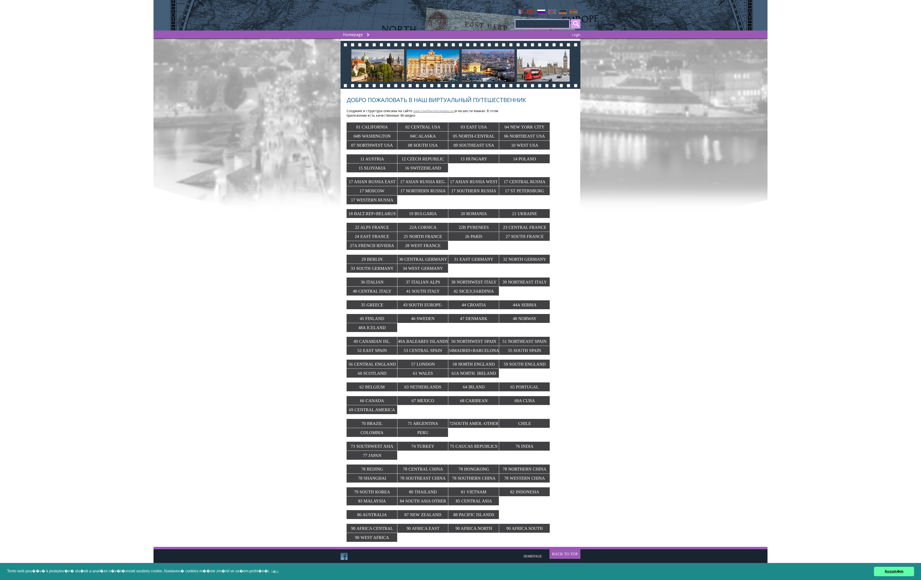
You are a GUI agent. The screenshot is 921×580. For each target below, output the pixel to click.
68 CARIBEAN (474, 400)
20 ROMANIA (474, 213)
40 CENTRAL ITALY (372, 291)
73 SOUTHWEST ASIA (372, 446)
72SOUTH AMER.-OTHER (473, 423)
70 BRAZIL (372, 423)
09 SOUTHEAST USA (474, 145)
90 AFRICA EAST (423, 528)
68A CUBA (524, 400)
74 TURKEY (422, 446)
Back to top (565, 554)
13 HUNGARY (473, 159)
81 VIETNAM (473, 491)
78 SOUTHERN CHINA (474, 478)
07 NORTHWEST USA (372, 145)
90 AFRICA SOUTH (524, 528)
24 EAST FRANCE (372, 236)
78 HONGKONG (474, 469)
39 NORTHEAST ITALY (524, 282)
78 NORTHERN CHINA (524, 469)
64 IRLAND (474, 387)
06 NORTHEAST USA (524, 136)
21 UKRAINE (524, 213)
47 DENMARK (473, 318)
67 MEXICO (423, 400)
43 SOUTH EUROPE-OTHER (423, 305)
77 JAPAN (372, 455)
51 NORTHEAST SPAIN (524, 341)
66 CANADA (372, 400)
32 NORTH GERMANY (524, 259)
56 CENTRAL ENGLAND (372, 364)
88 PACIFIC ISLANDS (473, 514)
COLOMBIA (372, 432)
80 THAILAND (423, 491)
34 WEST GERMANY (423, 268)
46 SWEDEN (423, 318)
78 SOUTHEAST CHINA (423, 478)
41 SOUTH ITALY (423, 291)
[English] (553, 12)
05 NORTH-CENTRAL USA (474, 137)
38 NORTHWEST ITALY (473, 282)
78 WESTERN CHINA (524, 478)
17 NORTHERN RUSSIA (423, 190)
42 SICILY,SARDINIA (474, 291)
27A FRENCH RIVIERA (372, 245)
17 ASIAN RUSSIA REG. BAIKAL (423, 182)
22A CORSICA (423, 227)
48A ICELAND (372, 327)
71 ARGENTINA (423, 423)
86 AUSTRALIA (372, 514)
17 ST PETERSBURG (524, 190)
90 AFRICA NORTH (473, 528)
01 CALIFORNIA (372, 127)
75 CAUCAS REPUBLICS (473, 446)
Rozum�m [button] (894, 571)
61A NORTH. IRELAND (474, 373)
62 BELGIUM (372, 387)
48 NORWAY (525, 318)
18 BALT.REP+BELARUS (372, 213)
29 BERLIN (372, 259)
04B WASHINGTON (372, 136)
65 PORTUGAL (524, 387)
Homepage (353, 34)
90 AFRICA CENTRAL (372, 528)
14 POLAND (524, 159)
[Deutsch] (564, 12)
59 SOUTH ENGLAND (525, 364)
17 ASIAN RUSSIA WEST (474, 181)
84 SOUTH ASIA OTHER (423, 501)
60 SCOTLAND (372, 373)
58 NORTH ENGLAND (474, 364)
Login (576, 34)
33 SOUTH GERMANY (372, 268)
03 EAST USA (474, 127)
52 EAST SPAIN (372, 350)
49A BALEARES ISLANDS (423, 341)
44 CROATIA (474, 304)
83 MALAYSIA (372, 501)
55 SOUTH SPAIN (524, 350)
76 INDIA (524, 446)
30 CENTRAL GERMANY (423, 259)
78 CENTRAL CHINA (423, 469)
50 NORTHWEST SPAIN (473, 341)
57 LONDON (423, 364)
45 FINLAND (372, 318)
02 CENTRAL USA (422, 127)
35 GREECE (372, 304)
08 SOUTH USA (423, 145)
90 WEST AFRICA (372, 537)
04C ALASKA (423, 136)
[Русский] (542, 12)
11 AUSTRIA (372, 159)
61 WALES (423, 373)
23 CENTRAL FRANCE (524, 227)
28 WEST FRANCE (423, 245)
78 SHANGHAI (372, 478)
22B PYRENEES (474, 227)
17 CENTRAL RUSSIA (524, 181)
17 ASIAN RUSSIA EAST (372, 181)
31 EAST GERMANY (473, 259)
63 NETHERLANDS (422, 387)
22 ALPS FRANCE (372, 227)
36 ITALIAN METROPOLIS (372, 283)
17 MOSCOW (372, 190)
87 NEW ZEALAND (422, 514)
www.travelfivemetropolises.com (434, 111)
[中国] (531, 12)
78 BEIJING (372, 469)
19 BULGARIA (423, 213)
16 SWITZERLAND (423, 168)
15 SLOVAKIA (372, 168)
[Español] (575, 12)
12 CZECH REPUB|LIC (422, 159)
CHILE (524, 423)
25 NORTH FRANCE (423, 236)
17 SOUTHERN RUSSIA (473, 190)
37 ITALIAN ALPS (423, 282)
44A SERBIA (525, 304)
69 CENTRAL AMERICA (372, 409)
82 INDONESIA (524, 491)
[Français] (521, 12)
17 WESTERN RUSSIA (372, 200)
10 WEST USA (524, 145)
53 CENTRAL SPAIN (423, 350)
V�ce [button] (275, 571)
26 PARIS (473, 236)
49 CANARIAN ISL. (372, 341)
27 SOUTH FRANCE (525, 236)
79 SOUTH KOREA (372, 491)
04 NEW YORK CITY (524, 127)
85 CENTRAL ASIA (474, 501)
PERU (422, 432)
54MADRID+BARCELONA (474, 350)
